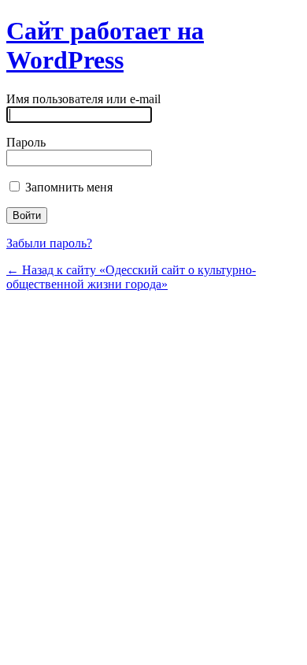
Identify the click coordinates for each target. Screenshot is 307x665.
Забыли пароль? (49, 243)
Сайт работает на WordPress (105, 45)
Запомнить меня (67, 187)
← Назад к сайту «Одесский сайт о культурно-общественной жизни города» (131, 277)
